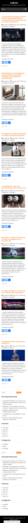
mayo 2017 (5, 436)
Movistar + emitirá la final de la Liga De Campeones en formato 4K (13, 239)
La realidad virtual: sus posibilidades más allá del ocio (14, 187)
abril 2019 (5, 432)
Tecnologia (12, 192)
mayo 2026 (5, 427)
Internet (11, 348)
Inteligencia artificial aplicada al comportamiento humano (14, 134)
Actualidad (11, 26)
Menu (3, 9)
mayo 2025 (5, 429)
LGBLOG (14, 2)
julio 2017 (5, 434)
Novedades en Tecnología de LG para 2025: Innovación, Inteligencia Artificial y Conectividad (13, 75)
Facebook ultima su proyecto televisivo (13, 342)
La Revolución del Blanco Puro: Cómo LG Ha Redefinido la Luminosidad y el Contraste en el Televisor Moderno (14, 19)
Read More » (5, 66)
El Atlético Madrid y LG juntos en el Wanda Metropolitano (13, 292)
